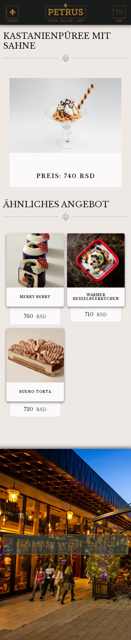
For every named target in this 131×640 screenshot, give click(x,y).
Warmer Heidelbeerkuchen (96, 297)
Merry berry (35, 297)
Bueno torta (35, 392)
